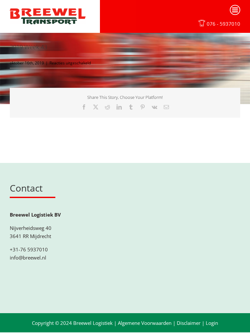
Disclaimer (189, 323)
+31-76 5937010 (29, 249)
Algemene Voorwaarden (145, 323)
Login (212, 323)
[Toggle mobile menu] (235, 10)
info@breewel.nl (28, 257)
